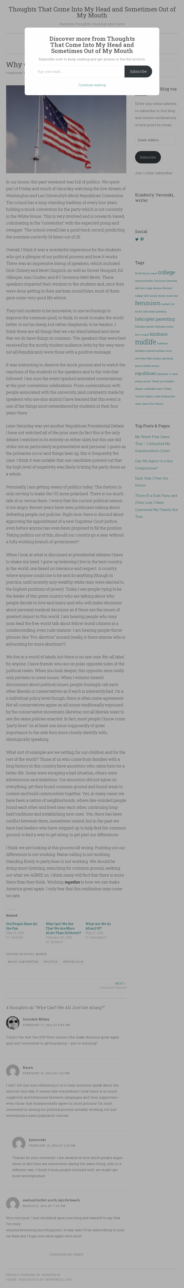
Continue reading (92, 85)
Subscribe (138, 71)
